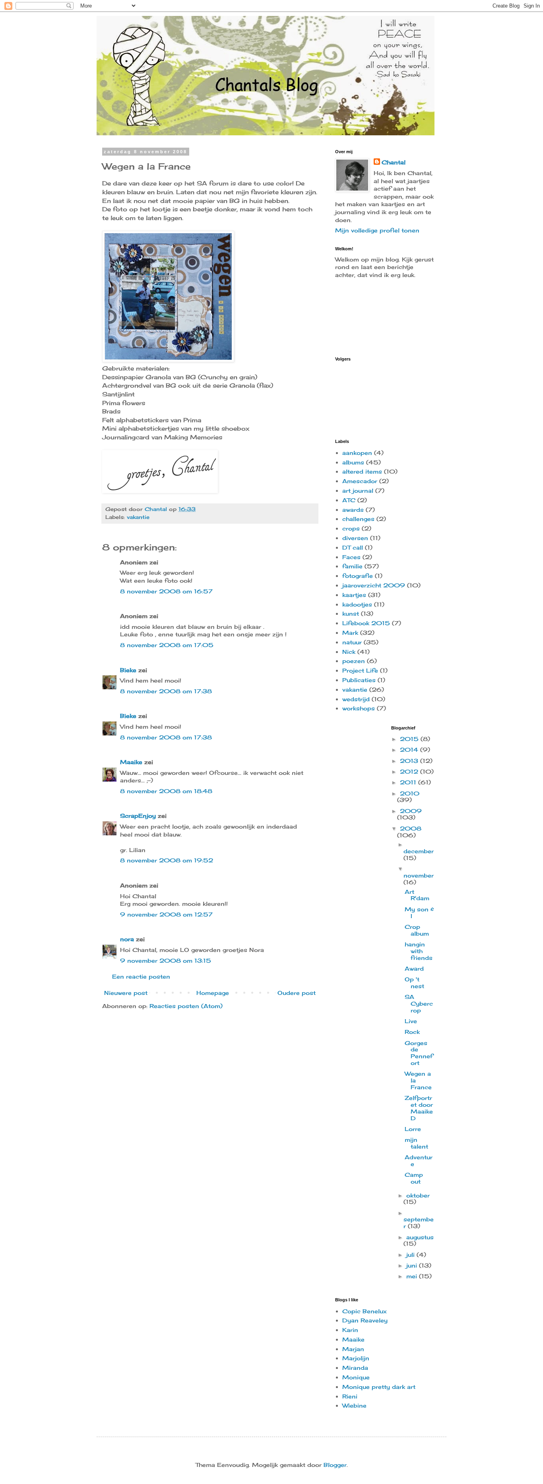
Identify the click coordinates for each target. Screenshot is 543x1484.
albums (353, 462)
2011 (409, 782)
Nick (348, 651)
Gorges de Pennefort (419, 1052)
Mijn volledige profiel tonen (377, 230)
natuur (352, 642)
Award (414, 968)
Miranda (355, 1367)
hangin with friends (418, 951)
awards (353, 509)
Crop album (417, 930)
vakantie (138, 517)
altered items (362, 471)
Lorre (413, 1128)
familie (352, 566)
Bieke (128, 670)
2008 (410, 828)
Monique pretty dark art (378, 1386)
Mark (350, 632)
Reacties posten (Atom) (186, 1005)
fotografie (357, 575)
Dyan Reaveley (365, 1320)
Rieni (349, 1396)
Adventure (418, 1160)
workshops (358, 708)
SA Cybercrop (419, 1003)
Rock (412, 1031)
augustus (420, 1237)
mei (412, 1276)
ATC (348, 500)
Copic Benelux (364, 1311)
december (418, 851)
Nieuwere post (125, 992)
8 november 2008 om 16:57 (166, 591)
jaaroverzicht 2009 (373, 585)
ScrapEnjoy (138, 815)
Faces (351, 557)
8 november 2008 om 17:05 (166, 645)
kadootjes (357, 604)
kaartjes (354, 594)
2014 (410, 749)
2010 (409, 793)
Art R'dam (417, 895)
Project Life (360, 670)
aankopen (357, 452)
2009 (411, 810)
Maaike (131, 762)
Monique (356, 1377)
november (418, 875)
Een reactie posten (141, 976)
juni (412, 1265)
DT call (352, 547)
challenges (358, 518)
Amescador (359, 481)
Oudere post (296, 992)
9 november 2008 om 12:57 (166, 914)
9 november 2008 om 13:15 (165, 960)
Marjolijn (355, 1358)
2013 (410, 760)
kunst (350, 613)
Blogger (335, 1464)
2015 (410, 738)
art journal (357, 490)
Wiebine (354, 1405)
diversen (355, 537)
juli (411, 1254)
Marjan (353, 1349)
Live (411, 1021)
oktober (418, 1195)
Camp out (414, 1178)
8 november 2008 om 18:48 (166, 791)
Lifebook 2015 (366, 623)
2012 (410, 771)
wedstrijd (356, 699)
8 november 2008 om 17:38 (166, 691)
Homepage (212, 992)
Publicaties (359, 680)
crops (351, 528)
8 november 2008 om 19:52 (166, 860)
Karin (350, 1329)
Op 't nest (414, 982)
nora (127, 939)
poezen (353, 660)
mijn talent (416, 1143)
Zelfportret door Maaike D (419, 1107)
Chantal (393, 162)
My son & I (419, 912)
